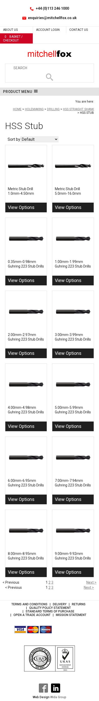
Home (17, 109)
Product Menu (17, 92)
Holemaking (34, 109)
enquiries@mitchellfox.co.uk (52, 18)
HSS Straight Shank (78, 109)
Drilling (53, 109)
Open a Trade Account (32, 615)
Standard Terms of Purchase (50, 611)
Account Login (48, 30)
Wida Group (58, 697)
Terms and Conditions (29, 604)
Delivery (60, 604)
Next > (91, 582)
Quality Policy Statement (50, 608)
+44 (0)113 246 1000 (52, 8)
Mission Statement (71, 615)
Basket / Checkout (13, 38)
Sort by (14, 139)
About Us (10, 30)
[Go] (49, 77)
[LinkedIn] (55, 688)
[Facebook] (43, 688)
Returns (79, 604)
